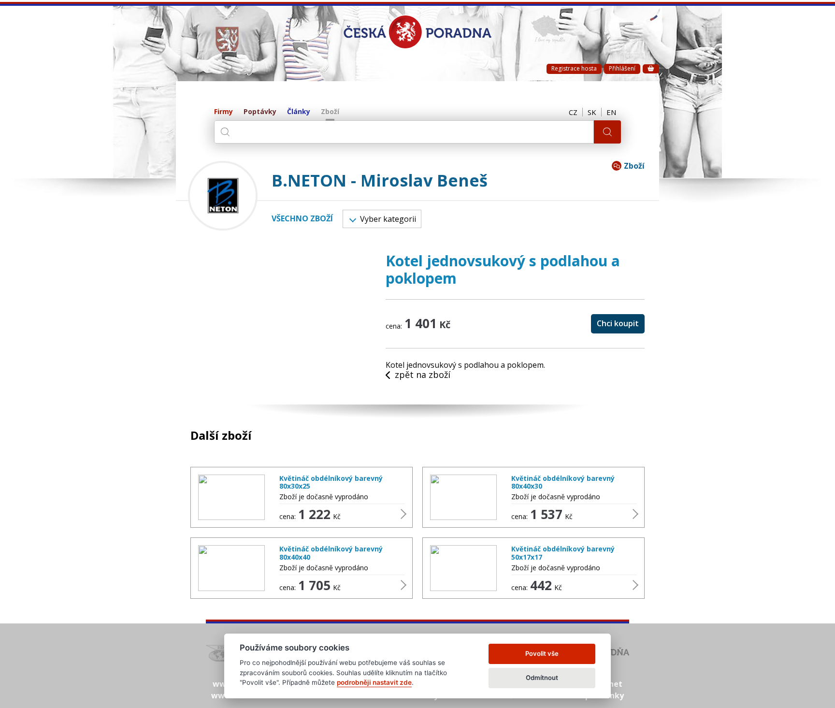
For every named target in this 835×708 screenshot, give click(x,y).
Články (298, 112)
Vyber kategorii (388, 219)
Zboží (330, 112)
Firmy (223, 112)
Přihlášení (622, 68)
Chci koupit (618, 323)
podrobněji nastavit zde (374, 682)
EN (611, 112)
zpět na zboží (422, 375)
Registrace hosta (574, 68)
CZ (573, 112)
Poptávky (260, 112)
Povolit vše (542, 653)
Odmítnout (542, 677)
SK (592, 112)
